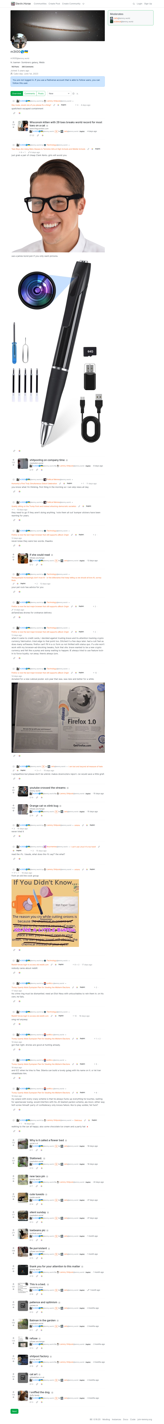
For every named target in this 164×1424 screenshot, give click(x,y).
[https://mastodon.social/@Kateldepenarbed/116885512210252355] (23, 1324)
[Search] (134, 3)
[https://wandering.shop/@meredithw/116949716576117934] (23, 1288)
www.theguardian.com (39, 128)
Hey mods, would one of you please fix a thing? (31, 105)
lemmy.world (35, 791)
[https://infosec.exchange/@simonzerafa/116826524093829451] (23, 1342)
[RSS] (77, 93)
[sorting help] (73, 93)
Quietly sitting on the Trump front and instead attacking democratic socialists (44, 506)
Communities (40, 3)
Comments (29, 93)
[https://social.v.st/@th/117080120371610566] (23, 1144)
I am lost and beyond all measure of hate (86, 766)
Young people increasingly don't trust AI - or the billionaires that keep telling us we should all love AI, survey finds (56, 578)
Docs (125, 1419)
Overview (16, 93)
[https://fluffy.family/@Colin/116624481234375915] (23, 1396)
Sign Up (148, 3)
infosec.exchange (37, 558)
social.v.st (34, 1143)
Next (14, 1411)
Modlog (106, 1419)
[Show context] (54, 105)
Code (132, 1419)
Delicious (78, 1120)
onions (77, 825)
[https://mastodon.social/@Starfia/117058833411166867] (23, 1162)
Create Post (54, 3)
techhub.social (36, 1233)
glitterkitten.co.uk (37, 1377)
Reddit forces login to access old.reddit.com (30, 964)
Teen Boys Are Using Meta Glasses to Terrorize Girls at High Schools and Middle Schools (48, 149)
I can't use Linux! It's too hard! (83, 847)
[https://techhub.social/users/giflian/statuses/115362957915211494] (23, 1234)
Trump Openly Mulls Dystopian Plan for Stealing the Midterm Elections (41, 987)
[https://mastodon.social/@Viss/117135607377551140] (23, 463)
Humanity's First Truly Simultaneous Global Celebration (34, 483)
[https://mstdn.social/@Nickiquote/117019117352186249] (23, 1198)
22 (33, 135)
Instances (116, 1419)
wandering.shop (36, 1287)
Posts (41, 93)
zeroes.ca (34, 1305)
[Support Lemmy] (83, 3)
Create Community (71, 3)
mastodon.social (36, 463)
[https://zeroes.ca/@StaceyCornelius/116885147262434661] (23, 1306)
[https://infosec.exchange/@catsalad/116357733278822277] (23, 809)
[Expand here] (23, 791)
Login (139, 3)
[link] (58, 105)
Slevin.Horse (23, 3)
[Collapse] (14, 101)
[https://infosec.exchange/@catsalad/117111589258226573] (23, 558)
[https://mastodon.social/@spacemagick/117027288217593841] (23, 1216)
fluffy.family (34, 1395)
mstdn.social (35, 1197)
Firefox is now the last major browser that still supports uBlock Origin (40, 535)
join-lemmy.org (144, 1419)
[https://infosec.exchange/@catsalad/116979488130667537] (23, 1252)
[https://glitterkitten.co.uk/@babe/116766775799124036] (23, 1378)
